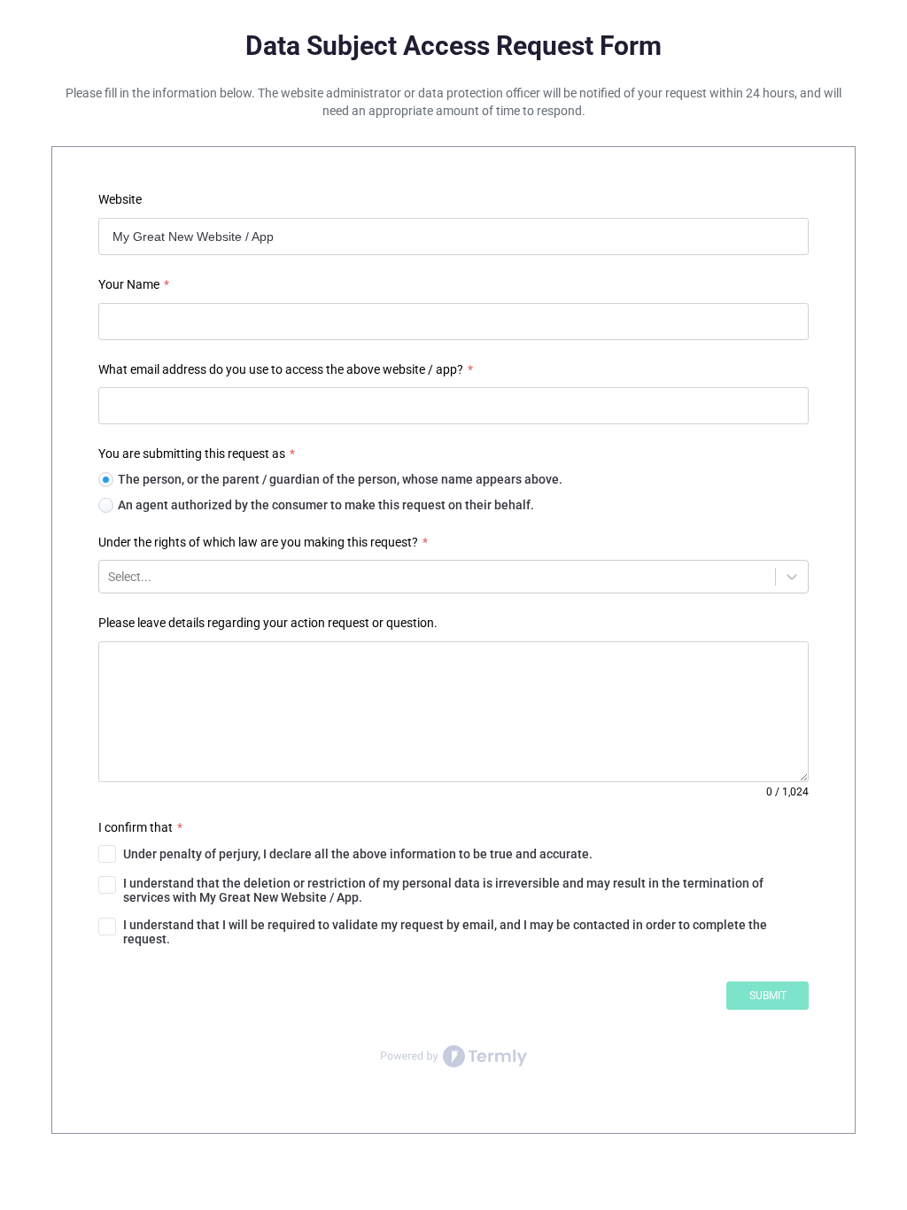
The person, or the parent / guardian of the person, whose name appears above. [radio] (340, 479)
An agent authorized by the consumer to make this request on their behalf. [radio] (326, 505)
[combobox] (109, 577)
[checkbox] (454, 854)
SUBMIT (768, 995)
